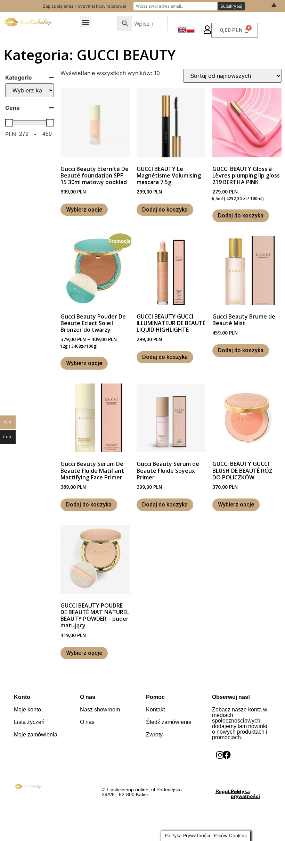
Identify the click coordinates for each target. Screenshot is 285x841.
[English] (182, 31)
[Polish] (190, 31)
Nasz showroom (100, 709)
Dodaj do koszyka (165, 209)
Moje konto (27, 709)
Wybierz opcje (84, 209)
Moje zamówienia (35, 734)
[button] (85, 21)
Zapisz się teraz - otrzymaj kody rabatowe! (84, 6)
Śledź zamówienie (169, 722)
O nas (87, 722)
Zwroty (154, 734)
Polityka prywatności (245, 794)
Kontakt (155, 709)
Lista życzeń (29, 722)
